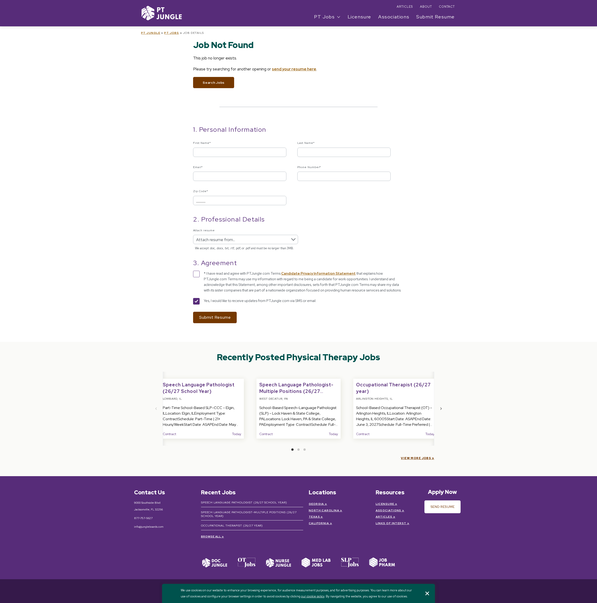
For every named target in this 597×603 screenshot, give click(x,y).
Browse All (211, 536)
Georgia (316, 504)
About (426, 7)
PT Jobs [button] (324, 17)
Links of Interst (391, 523)
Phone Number (309, 167)
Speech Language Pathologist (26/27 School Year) (244, 502)
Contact (447, 7)
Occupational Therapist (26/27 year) (232, 525)
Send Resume (442, 507)
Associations (393, 17)
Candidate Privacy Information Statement (318, 273)
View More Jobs (416, 458)
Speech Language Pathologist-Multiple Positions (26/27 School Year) (296, 391)
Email (198, 167)
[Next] (441, 408)
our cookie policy (312, 596)
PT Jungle (150, 33)
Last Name (306, 143)
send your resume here (294, 69)
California (319, 523)
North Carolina (324, 510)
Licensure (359, 17)
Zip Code (200, 191)
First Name (202, 143)
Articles (405, 7)
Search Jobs (214, 82)
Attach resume (204, 230)
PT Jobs (171, 33)
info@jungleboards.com (148, 527)
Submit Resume (435, 17)
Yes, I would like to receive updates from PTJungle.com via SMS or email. (260, 300)
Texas (314, 517)
